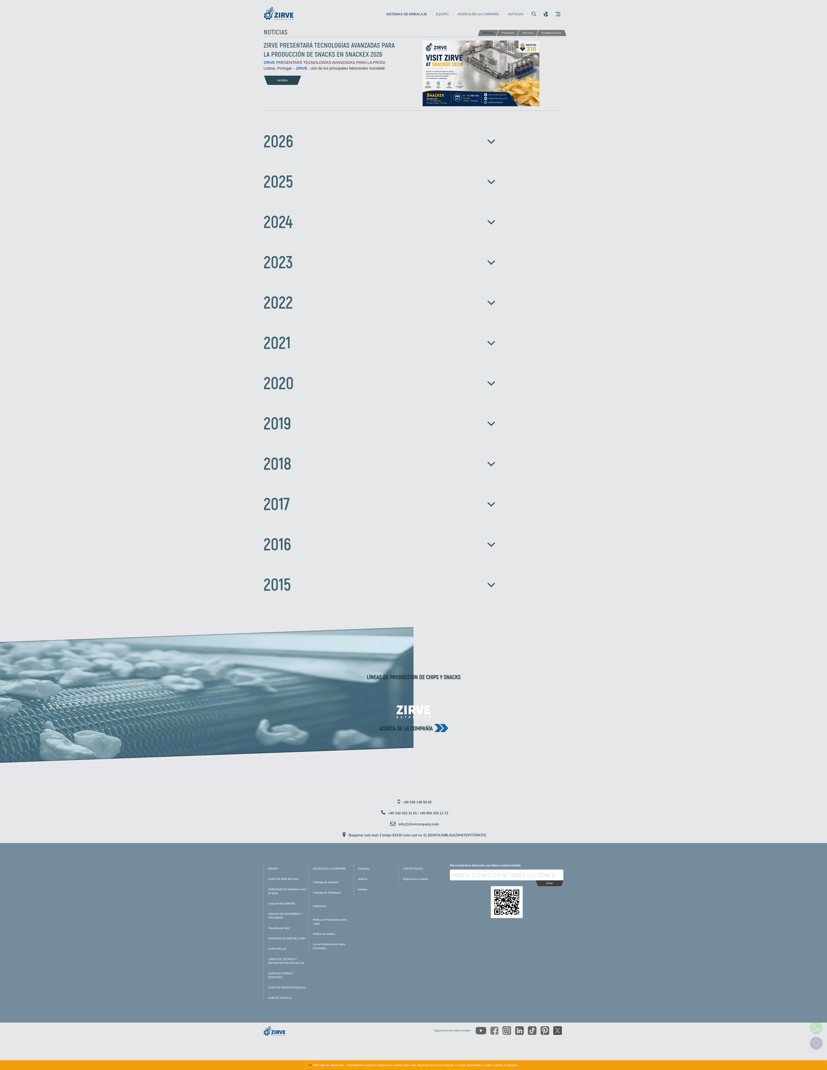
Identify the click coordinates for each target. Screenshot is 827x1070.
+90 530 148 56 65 (417, 802)
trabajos (362, 889)
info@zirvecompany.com (418, 824)
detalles (282, 80)
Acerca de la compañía (478, 14)
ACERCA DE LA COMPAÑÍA (329, 868)
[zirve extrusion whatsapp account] (816, 1028)
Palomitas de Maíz (279, 928)
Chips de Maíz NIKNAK (281, 903)
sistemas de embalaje (406, 14)
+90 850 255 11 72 (434, 813)
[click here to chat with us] (816, 1043)
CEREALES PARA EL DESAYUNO (280, 975)
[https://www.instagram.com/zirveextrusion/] (506, 1030)
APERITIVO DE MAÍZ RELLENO (287, 938)
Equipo (442, 14)
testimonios (319, 906)
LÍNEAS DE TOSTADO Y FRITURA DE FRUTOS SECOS (286, 961)
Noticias (515, 14)
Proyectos (364, 868)
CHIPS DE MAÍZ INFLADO (283, 879)
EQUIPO (273, 868)
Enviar (549, 883)
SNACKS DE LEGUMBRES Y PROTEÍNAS (285, 915)
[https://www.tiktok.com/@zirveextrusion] (532, 1030)
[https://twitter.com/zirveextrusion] (557, 1030)
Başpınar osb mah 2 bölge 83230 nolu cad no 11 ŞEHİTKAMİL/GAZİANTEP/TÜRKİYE (418, 835)
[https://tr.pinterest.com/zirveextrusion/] (545, 1030)
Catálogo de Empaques (327, 892)
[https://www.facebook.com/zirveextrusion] (494, 1031)
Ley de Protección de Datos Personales (329, 946)
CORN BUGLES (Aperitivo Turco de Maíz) (287, 891)
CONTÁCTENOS (413, 868)
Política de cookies (324, 934)
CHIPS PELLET (277, 948)
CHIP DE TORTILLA (280, 998)
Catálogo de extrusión (326, 882)
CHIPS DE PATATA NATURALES (287, 987)
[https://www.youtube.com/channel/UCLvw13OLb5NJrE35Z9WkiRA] (481, 1030)
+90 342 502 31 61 (402, 813)
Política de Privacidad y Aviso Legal (330, 921)
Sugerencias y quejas (415, 879)
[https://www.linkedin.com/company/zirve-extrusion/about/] (519, 1030)
